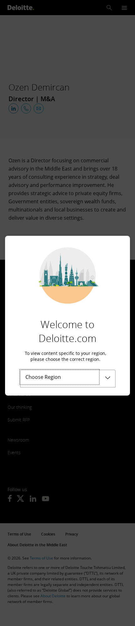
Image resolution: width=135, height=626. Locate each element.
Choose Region (43, 377)
